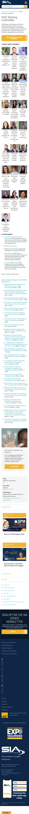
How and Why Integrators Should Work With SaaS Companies (15, 355)
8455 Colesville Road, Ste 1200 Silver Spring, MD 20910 (10, 765)
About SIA (4, 704)
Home (3, 11)
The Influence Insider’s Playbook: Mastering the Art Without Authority (15, 362)
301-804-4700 (9, 770)
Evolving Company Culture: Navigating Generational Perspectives (13, 401)
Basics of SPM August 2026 (14, 534)
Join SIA (4, 698)
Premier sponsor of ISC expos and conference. (17, 714)
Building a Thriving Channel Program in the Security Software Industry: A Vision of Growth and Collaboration (15, 337)
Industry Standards (7, 648)
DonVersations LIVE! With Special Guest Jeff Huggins (14, 565)
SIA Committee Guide (12, 11)
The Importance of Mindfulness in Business (15, 406)
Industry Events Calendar (9, 651)
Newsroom (5, 710)
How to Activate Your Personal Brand (14, 325)
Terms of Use (4, 803)
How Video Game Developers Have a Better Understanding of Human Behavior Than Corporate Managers (16, 291)
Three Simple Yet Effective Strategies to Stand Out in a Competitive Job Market (13, 368)
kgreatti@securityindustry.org (11, 498)
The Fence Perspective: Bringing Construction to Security (15, 313)
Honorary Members (9, 587)
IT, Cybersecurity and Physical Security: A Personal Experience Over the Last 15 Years (16, 344)
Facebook (2, 663)
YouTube (2, 690)
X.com (2, 671)
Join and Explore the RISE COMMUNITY (14, 38)
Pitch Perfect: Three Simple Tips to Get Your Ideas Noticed (15, 384)
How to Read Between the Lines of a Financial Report (16, 309)
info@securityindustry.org (12, 773)
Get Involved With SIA (9, 604)
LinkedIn (2, 680)
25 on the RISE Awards (11, 262)
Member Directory (7, 707)
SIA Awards (6, 599)
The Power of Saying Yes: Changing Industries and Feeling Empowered (16, 420)
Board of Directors (8, 590)
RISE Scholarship (12, 246)
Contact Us (6, 585)
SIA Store (4, 701)
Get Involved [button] (14, 466)
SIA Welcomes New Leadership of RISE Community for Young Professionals (15, 285)
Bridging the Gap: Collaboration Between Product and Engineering (15, 330)
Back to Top (21, 805)
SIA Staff (5, 593)
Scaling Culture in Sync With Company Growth (13, 375)
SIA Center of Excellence (8, 642)
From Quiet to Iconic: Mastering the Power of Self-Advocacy (16, 319)
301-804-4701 (8, 771)
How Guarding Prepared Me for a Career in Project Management (15, 349)
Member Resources (7, 645)
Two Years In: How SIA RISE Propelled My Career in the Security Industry (16, 303)
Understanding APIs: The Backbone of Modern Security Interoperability (16, 394)
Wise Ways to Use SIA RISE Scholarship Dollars (12, 379)
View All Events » (6, 574)
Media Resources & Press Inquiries (13, 602)
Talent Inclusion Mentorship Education (13, 237)
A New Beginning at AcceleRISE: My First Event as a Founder (15, 298)
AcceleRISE (8, 253)
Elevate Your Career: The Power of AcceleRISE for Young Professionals (15, 388)
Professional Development (9, 654)
